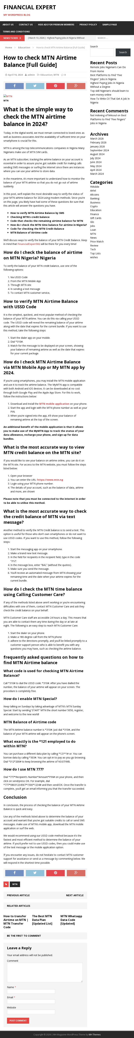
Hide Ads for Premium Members (56, 24)
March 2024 (97, 173)
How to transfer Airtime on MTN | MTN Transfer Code (15, 921)
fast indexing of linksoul (103, 115)
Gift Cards (95, 218)
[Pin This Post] (55, 86)
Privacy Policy (88, 24)
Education (46, 74)
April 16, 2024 (15, 74)
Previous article (18, 895)
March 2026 (97, 138)
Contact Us (26, 24)
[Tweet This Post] (35, 86)
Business (95, 202)
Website (11, 1007)
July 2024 (95, 158)
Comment (12, 960)
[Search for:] (113, 37)
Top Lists (95, 253)
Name (11, 987)
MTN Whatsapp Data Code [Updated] (71, 919)
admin (31, 74)
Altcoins (94, 194)
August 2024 (97, 154)
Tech (93, 249)
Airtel (93, 190)
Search (94, 46)
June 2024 (95, 162)
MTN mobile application (54, 403)
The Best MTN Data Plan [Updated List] (42, 919)
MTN (56, 74)
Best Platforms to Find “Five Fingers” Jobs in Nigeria (108, 119)
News (93, 237)
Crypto (94, 206)
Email (10, 997)
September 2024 (99, 150)
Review (94, 245)
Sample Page (109, 24)
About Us (8, 24)
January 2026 (97, 146)
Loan (93, 229)
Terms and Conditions (16, 31)
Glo (92, 222)
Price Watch (97, 241)
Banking (94, 198)
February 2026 (98, 142)
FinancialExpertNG (29, 244)
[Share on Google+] (76, 86)
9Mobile (94, 186)
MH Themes (94, 1034)
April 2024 (95, 170)
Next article (75, 895)
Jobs (92, 226)
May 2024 (95, 166)
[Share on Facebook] (14, 86)
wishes (94, 257)
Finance (94, 214)
